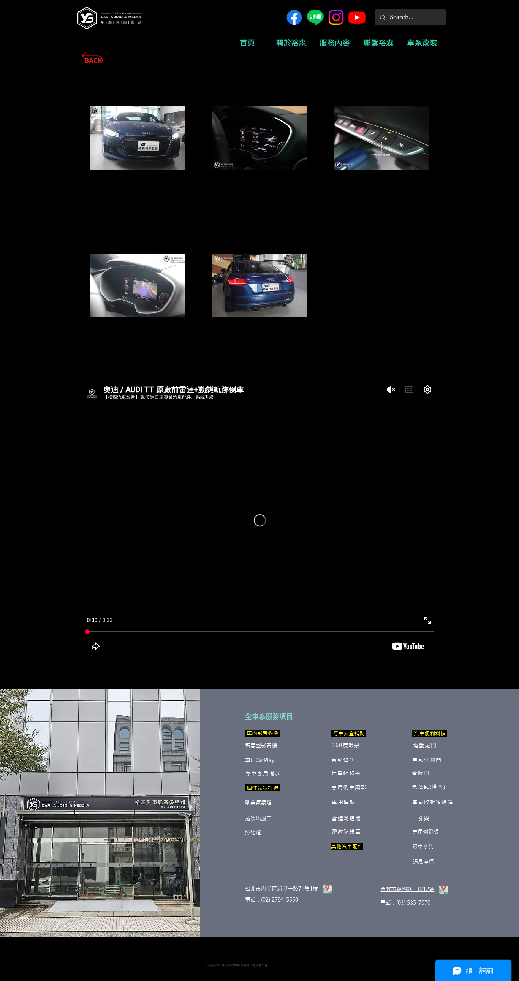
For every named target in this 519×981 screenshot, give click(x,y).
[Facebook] (294, 17)
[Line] (315, 17)
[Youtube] (357, 17)
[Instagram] (336, 17)
